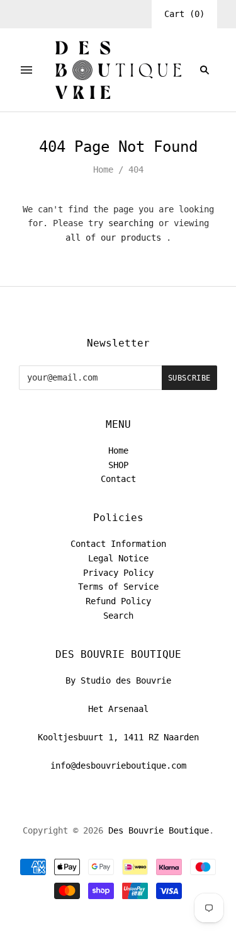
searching (131, 223)
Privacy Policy (118, 573)
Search (118, 616)
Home (103, 169)
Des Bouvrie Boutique (158, 830)
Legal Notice (118, 558)
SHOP (118, 465)
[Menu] (26, 70)
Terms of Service (118, 587)
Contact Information (118, 544)
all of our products (113, 237)
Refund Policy (118, 601)
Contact (118, 479)
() (184, 14)
